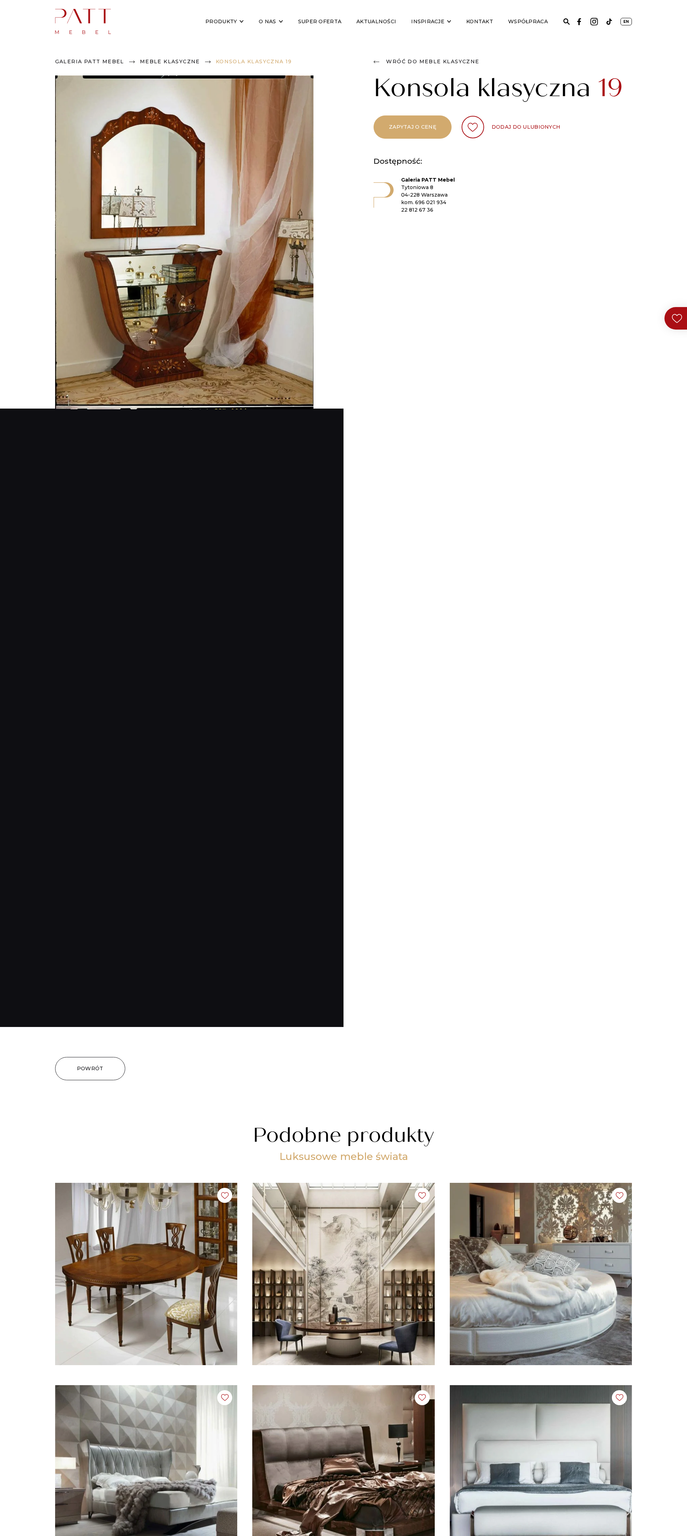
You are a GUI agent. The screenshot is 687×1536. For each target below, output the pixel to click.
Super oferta (319, 21)
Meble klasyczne (170, 61)
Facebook (579, 21)
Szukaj (566, 21)
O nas (267, 21)
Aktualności (376, 21)
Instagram (594, 21)
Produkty (221, 21)
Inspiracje (427, 21)
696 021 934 (430, 202)
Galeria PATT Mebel (89, 61)
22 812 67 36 (417, 210)
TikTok (609, 21)
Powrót (90, 1068)
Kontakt (479, 21)
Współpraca (528, 21)
